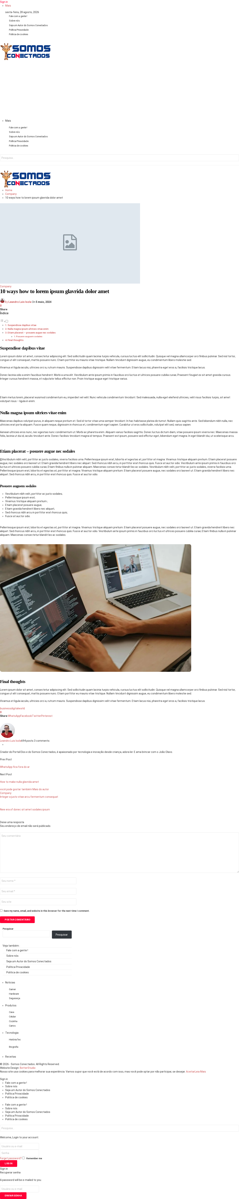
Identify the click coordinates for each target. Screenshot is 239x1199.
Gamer (12, 989)
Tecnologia (11, 1032)
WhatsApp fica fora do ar (15, 766)
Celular (12, 1016)
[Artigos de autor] (7, 737)
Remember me (34, 1158)
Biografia (13, 1046)
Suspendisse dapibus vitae (22, 325)
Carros (12, 1025)
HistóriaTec (15, 1039)
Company (5, 286)
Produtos (10, 1005)
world (21, 708)
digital (14, 708)
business (5, 708)
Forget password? (11, 1158)
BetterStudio (27, 1067)
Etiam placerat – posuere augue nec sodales (32, 332)
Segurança (14, 998)
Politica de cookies (18, 34)
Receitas (10, 1056)
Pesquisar (8, 929)
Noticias (10, 982)
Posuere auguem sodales (29, 336)
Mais (8, 5)
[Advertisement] (119, 91)
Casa (11, 1012)
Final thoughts (16, 340)
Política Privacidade (18, 29)
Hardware (14, 993)
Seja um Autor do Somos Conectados (28, 25)
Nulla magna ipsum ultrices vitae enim (28, 328)
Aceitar (190, 1071)
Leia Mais (200, 1071)
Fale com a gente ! (18, 16)
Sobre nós (14, 20)
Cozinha (13, 1021)
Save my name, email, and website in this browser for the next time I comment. (47, 911)
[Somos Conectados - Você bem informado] (25, 59)
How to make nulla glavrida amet (19, 781)
